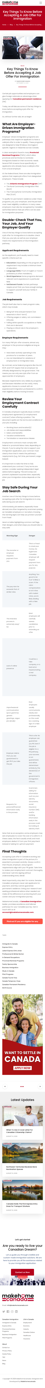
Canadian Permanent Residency (14, 984)
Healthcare (27, 1335)
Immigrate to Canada (10, 944)
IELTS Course (7, 988)
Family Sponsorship (9, 964)
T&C (3, 1357)
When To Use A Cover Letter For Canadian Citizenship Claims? (19, 1131)
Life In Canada (28, 1319)
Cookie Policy (6, 1354)
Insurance (26, 1339)
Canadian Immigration (10, 1319)
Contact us (6, 1347)
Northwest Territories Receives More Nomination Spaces (21, 1168)
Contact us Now (22, 1272)
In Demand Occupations (11, 957)
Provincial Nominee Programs (13, 961)
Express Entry (7, 947)
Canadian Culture (29, 1332)
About (4, 1344)
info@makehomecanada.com (17, 1305)
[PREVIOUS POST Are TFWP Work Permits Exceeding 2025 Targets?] (5, 1086)
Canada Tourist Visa (9, 978)
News (4, 1360)
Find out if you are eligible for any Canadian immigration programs (22, 922)
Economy (26, 1326)
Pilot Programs (7, 974)
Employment (27, 1323)
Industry (26, 1329)
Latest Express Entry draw (12, 951)
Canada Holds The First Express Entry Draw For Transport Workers (21, 1205)
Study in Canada (8, 971)
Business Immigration (10, 967)
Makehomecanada (23, 81)
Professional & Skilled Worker (13, 954)
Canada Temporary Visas (11, 981)
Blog (22, 66)
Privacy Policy (7, 1351)
